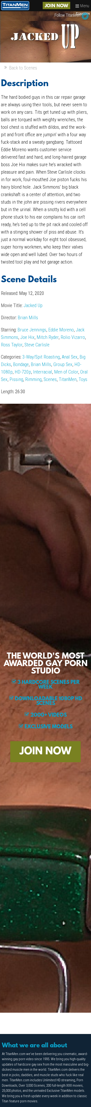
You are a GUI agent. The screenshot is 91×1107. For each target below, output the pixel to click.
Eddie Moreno (61, 330)
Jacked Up (33, 305)
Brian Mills (28, 317)
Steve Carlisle (36, 345)
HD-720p (23, 372)
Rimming (33, 379)
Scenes (50, 379)
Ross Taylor (11, 345)
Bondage (21, 364)
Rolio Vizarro (73, 337)
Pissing (16, 379)
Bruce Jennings (32, 330)
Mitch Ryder (48, 337)
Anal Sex (69, 357)
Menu (84, 5)
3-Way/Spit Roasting (41, 357)
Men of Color (66, 372)
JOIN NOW (56, 6)
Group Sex (62, 364)
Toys (83, 379)
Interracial (42, 372)
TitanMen (68, 379)
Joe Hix (27, 337)
